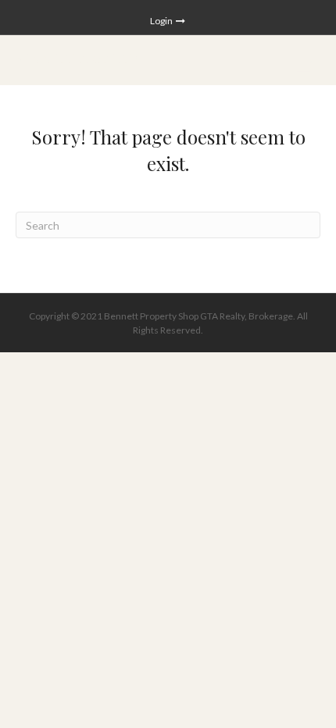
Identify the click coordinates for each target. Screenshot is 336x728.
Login (162, 21)
